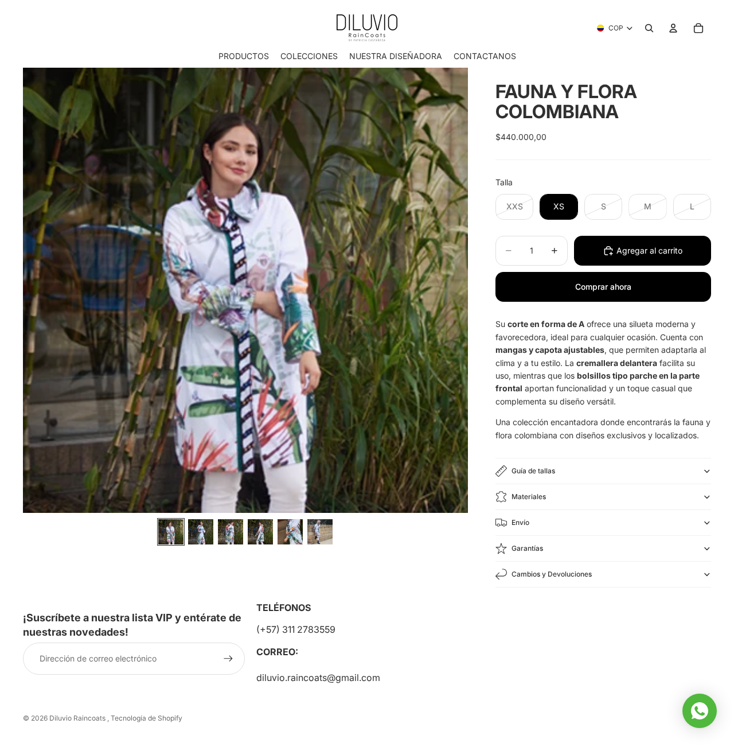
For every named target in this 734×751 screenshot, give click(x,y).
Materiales (529, 496)
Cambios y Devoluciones (552, 574)
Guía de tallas (533, 470)
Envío (520, 522)
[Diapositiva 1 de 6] (171, 531)
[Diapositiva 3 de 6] (230, 531)
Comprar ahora (603, 286)
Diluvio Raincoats (78, 718)
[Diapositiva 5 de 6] (290, 531)
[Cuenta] (673, 28)
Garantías (527, 548)
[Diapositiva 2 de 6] (200, 531)
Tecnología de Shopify (146, 718)
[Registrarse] (228, 659)
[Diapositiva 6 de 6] (320, 531)
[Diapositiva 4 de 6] (260, 531)
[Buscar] (649, 28)
